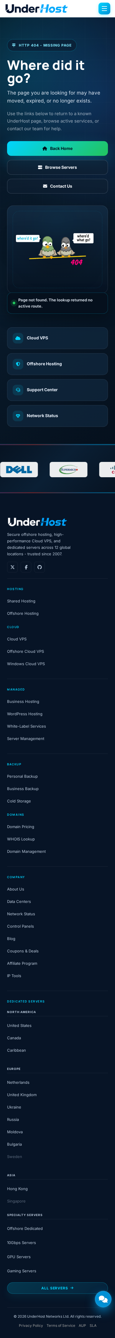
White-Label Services (26, 726)
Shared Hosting (21, 601)
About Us (15, 889)
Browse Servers (61, 167)
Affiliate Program (22, 963)
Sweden (14, 1156)
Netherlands (18, 1082)
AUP (82, 1325)
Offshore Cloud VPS (25, 651)
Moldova (15, 1131)
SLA (93, 1325)
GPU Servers (19, 1256)
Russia (13, 1119)
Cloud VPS (37, 337)
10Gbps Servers (21, 1242)
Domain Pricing (20, 826)
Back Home (61, 148)
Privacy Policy (31, 1325)
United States (19, 1025)
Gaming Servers (21, 1270)
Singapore (16, 1201)
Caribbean (16, 1050)
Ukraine (14, 1107)
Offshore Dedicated (25, 1228)
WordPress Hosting (24, 713)
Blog (11, 938)
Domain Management (26, 851)
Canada (14, 1037)
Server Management (25, 738)
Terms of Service (61, 1325)
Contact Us (61, 186)
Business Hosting (23, 701)
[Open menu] (104, 8)
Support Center (42, 389)
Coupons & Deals (23, 951)
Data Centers (19, 901)
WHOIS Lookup (21, 839)
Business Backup (23, 788)
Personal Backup (22, 776)
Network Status (42, 415)
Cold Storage (19, 801)
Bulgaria (14, 1144)
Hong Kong (17, 1188)
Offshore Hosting (44, 363)
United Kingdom (22, 1094)
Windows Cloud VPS (26, 663)
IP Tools (14, 975)
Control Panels (20, 926)
